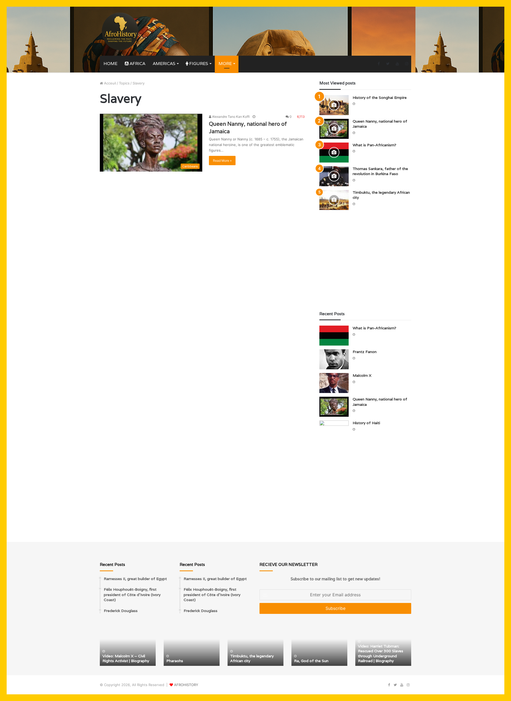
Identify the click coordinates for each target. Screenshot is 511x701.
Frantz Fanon (365, 351)
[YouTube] (397, 64)
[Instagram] (406, 64)
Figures (198, 63)
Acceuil (109, 83)
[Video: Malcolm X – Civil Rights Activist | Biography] (128, 645)
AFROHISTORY (186, 685)
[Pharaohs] (192, 645)
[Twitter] (388, 64)
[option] (128, 645)
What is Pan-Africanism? (374, 145)
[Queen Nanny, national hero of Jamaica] (334, 129)
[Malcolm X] (334, 383)
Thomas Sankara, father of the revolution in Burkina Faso (380, 171)
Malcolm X (362, 375)
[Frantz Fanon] (334, 359)
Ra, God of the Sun (311, 660)
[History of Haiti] (334, 430)
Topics (124, 83)
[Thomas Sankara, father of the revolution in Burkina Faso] (334, 176)
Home (110, 63)
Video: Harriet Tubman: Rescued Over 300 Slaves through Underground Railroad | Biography (380, 653)
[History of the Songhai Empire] (334, 105)
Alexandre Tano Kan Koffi (230, 117)
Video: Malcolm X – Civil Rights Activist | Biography (125, 658)
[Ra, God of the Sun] (319, 645)
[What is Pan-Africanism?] (334, 153)
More (225, 63)
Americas (164, 63)
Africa (137, 63)
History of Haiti (366, 422)
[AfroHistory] (120, 31)
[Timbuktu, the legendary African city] (334, 200)
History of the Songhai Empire (380, 97)
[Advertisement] (365, 260)
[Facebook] (378, 64)
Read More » (222, 161)
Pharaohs (174, 660)
